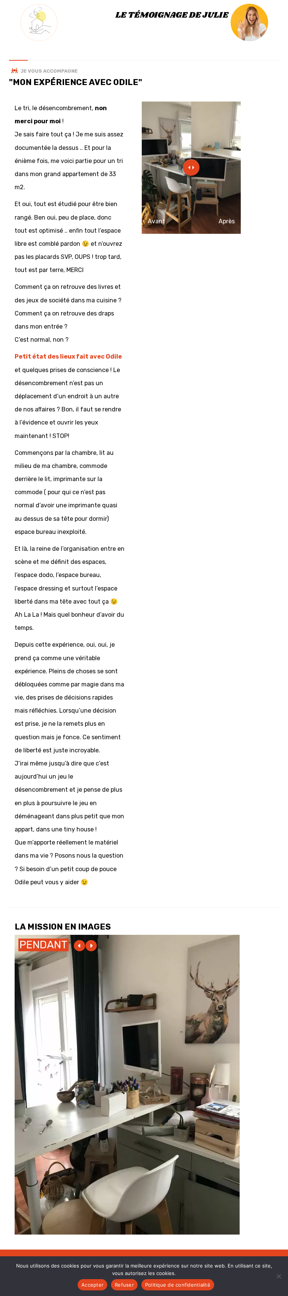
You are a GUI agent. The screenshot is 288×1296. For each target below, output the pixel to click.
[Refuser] (278, 1276)
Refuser (124, 1285)
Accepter (92, 1285)
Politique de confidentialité (177, 1285)
